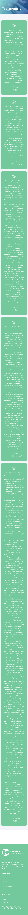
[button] (25, 2)
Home (3, 878)
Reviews (4, 899)
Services (4, 883)
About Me (4, 881)
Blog (3, 889)
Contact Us (5, 902)
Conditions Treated (7, 886)
